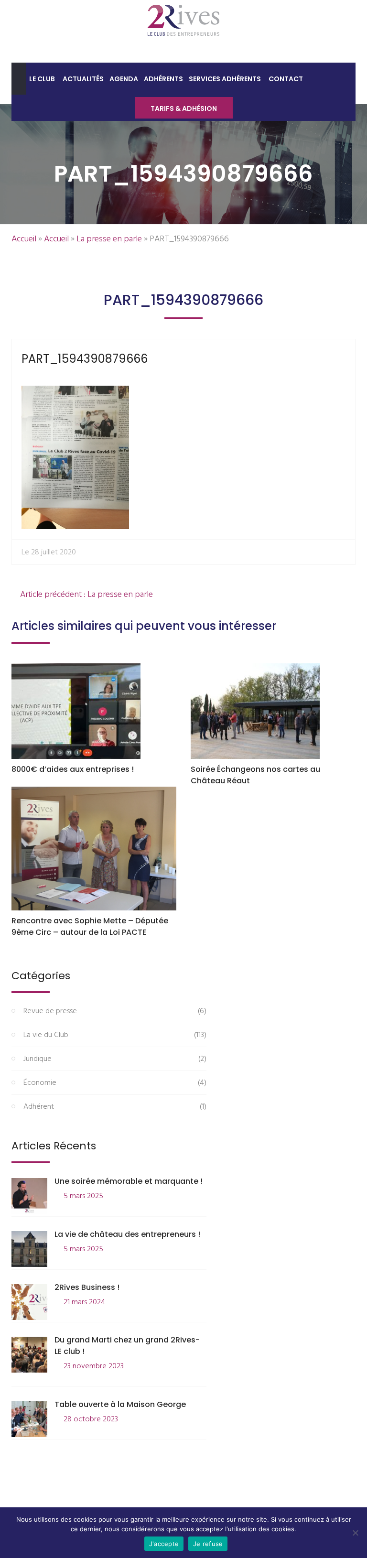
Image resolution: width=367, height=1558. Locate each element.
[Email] (344, 552)
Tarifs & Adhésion (184, 108)
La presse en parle (109, 239)
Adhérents (163, 79)
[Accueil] (18, 79)
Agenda (123, 79)
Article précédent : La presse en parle (85, 595)
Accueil (23, 239)
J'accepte (164, 1543)
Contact (286, 79)
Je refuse (208, 1543)
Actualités (83, 79)
